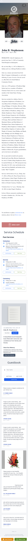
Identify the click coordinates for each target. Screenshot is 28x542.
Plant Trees (19, 253)
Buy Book (15, 333)
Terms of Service (18, 535)
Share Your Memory (9, 355)
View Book (7, 333)
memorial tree (19, 212)
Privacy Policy (10, 535)
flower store (18, 215)
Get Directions (8, 253)
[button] (14, 459)
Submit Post (14, 379)
